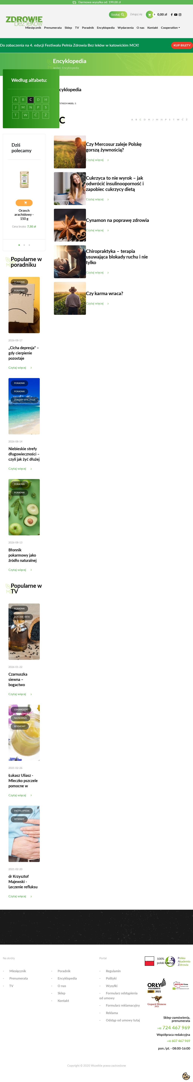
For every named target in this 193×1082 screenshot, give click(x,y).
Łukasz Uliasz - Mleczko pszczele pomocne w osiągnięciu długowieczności (23, 786)
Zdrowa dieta (22, 617)
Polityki (111, 978)
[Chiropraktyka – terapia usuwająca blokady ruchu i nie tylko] (70, 261)
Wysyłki (111, 986)
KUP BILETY (182, 45)
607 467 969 (178, 1041)
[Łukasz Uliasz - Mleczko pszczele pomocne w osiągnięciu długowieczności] (24, 732)
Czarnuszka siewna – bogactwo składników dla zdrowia (20, 685)
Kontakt (152, 27)
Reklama (112, 1013)
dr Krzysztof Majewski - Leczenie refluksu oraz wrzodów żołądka (23, 887)
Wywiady (19, 819)
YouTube (175, 14)
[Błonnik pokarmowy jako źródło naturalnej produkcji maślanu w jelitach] (24, 507)
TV (77, 27)
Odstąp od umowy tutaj (123, 1020)
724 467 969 (173, 1027)
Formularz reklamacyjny (123, 1005)
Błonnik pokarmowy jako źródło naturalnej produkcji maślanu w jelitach (23, 560)
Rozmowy (19, 726)
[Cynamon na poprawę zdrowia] (70, 225)
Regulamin (113, 971)
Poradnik (88, 27)
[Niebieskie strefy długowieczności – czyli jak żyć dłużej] (24, 406)
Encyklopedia (106, 27)
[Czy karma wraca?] (70, 298)
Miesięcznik (33, 27)
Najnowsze (20, 718)
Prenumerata (53, 27)
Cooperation (169, 27)
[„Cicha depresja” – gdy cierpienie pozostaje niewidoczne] (24, 304)
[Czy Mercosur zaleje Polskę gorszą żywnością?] (70, 151)
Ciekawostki (21, 710)
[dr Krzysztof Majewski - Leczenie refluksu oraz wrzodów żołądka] (24, 833)
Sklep (68, 27)
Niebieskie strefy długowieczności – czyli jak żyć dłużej (24, 454)
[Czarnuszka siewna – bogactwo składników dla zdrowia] (24, 631)
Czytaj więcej (17, 367)
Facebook (171, 14)
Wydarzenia (126, 27)
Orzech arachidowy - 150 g (24, 215)
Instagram (180, 14)
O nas (140, 27)
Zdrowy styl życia (24, 400)
